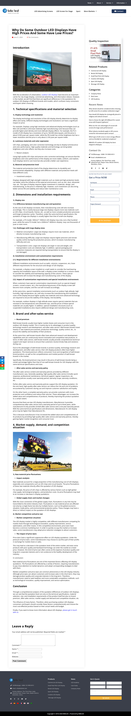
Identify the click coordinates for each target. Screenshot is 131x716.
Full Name (93, 182)
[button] (2, 357)
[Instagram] (99, 168)
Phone (92, 197)
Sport (78, 11)
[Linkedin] (91, 168)
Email (15, 653)
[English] (11, 703)
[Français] (21, 703)
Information (121, 3)
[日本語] (24, 703)
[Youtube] (103, 168)
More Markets (89, 11)
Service (108, 3)
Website (15, 657)
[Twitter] (106, 168)
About (99, 3)
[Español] (14, 703)
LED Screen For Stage (64, 11)
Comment (16, 645)
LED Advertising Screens (43, 11)
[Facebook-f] (95, 168)
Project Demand (95, 204)
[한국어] (28, 703)
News (89, 3)
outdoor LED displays (50, 95)
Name (15, 649)
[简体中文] (18, 703)
